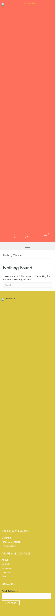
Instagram (6, 568)
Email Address (10, 591)
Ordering (6, 538)
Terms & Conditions (12, 542)
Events (5, 576)
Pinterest (6, 572)
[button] (27, 246)
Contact (5, 564)
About (5, 560)
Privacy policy (9, 546)
